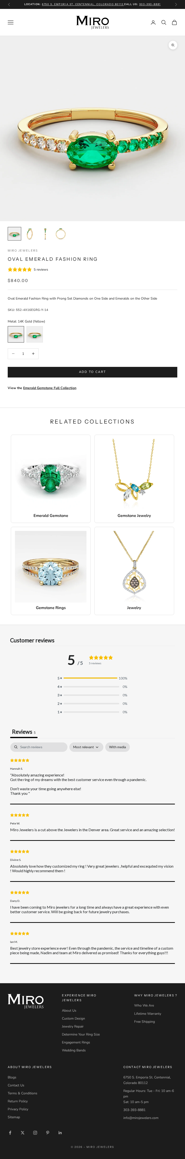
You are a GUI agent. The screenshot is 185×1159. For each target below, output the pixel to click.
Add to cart (92, 372)
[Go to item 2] (30, 233)
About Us (69, 1010)
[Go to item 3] (45, 233)
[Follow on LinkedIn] (60, 1132)
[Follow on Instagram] (35, 1132)
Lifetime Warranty (147, 1013)
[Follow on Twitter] (22, 1132)
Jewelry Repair (73, 1026)
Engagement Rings (76, 1042)
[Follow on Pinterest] (47, 1132)
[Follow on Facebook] (10, 1132)
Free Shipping (144, 1021)
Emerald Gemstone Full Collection (49, 388)
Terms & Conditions (22, 1093)
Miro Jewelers (23, 250)
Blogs (12, 1077)
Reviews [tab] (24, 731)
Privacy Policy (18, 1109)
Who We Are (144, 1005)
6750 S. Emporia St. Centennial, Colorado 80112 (83, 4)
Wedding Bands (74, 1050)
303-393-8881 (150, 4)
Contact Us (16, 1085)
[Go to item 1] (14, 233)
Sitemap (14, 1117)
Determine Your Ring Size (81, 1034)
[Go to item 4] (60, 233)
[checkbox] (117, 747)
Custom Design (73, 1018)
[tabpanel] (92, 853)
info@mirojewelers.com (141, 1118)
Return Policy (18, 1101)
